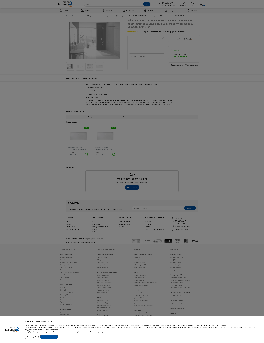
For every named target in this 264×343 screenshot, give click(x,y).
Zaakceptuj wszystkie (49, 337)
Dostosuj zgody (31, 337)
